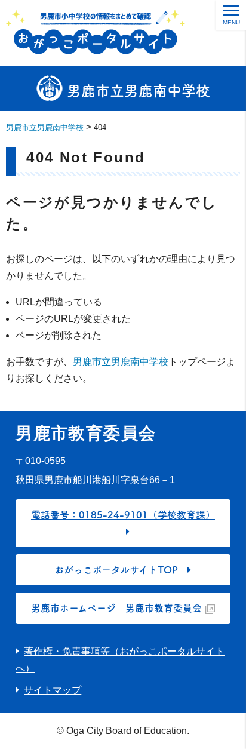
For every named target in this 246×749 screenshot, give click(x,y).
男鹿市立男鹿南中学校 (136, 91)
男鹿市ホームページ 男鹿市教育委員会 (116, 608)
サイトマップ (52, 690)
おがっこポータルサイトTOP (116, 570)
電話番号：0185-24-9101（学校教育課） (123, 515)
